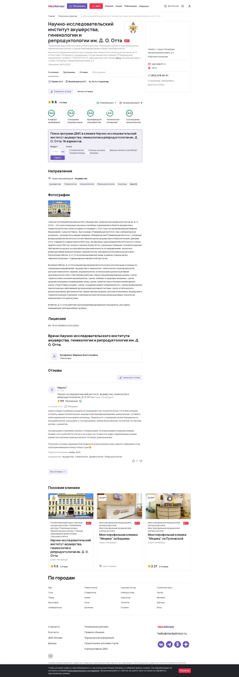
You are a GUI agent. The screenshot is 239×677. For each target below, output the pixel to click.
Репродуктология (106, 184)
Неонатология (87, 184)
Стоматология (76, 150)
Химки (87, 597)
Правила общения (94, 632)
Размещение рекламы (96, 626)
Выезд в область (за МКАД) (123, 150)
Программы (79, 6)
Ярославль (53, 602)
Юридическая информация (99, 637)
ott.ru (118, 58)
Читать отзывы (85, 91)
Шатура (160, 602)
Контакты (53, 632)
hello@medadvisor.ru (172, 633)
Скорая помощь (77, 153)
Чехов (160, 592)
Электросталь (127, 592)
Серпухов (125, 597)
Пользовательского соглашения (83, 670)
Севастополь (90, 587)
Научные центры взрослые (85, 45)
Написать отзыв (62, 91)
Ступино (125, 607)
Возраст (54, 147)
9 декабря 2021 (55, 406)
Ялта (159, 607)
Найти (57, 157)
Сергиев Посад (128, 587)
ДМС (98, 6)
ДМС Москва (55, 637)
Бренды (52, 643)
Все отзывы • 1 (57, 471)
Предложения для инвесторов (101, 643)
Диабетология (96, 456)
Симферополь (55, 607)
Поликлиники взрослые (59, 45)
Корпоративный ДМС (96, 648)
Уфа (50, 587)
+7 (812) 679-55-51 (158, 75)
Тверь (51, 597)
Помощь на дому (97, 150)
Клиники (109, 6)
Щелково (88, 607)
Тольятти (125, 602)
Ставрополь (90, 592)
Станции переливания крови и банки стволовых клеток (98, 48)
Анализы (94, 153)
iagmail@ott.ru (159, 64)
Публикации (130, 6)
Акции (119, 6)
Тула (50, 592)
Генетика (122, 184)
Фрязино (161, 597)
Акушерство (55, 184)
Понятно (184, 670)
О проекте (54, 626)
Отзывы (84, 72)
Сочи (86, 602)
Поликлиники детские (109, 45)
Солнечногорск (164, 587)
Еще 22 (133, 184)
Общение (144, 6)
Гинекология (70, 184)
